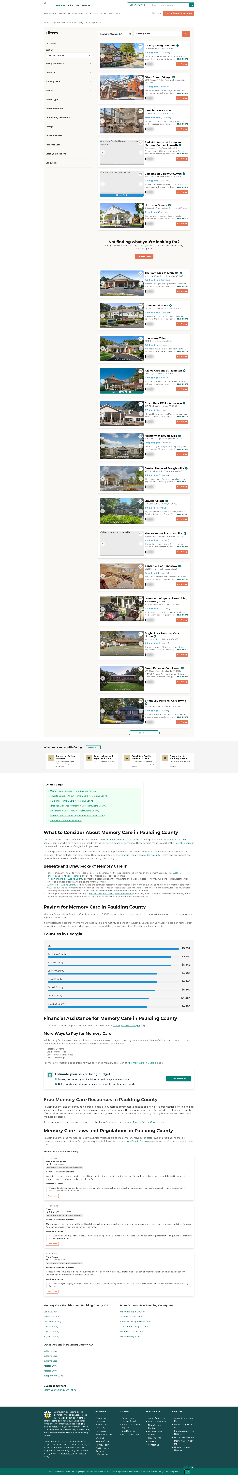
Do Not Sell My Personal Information (103, 1451)
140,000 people (183, 843)
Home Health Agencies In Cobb (135, 1322)
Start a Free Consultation (178, 13)
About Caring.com (157, 1418)
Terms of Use (67, 1453)
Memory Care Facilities (66, 22)
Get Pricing (182, 64)
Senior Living (49, 22)
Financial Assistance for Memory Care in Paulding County (78, 806)
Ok (187, 1472)
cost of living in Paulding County (67, 879)
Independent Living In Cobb (134, 1326)
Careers (152, 1441)
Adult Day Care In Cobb (131, 1331)
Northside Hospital (70, 876)
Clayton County (51, 1331)
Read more (52, 1196)
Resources (101, 1431)
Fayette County (51, 1336)
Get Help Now (144, 256)
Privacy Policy (102, 1445)
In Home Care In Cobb (131, 1317)
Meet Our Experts (157, 1421)
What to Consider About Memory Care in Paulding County (79, 796)
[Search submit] (186, 34)
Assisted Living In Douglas (132, 1312)
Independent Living (53, 1376)
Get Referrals (128, 1431)
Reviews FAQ (154, 1438)
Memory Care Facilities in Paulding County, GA (73, 791)
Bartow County (51, 1317)
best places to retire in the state (121, 839)
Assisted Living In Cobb (131, 1336)
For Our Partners (130, 1434)
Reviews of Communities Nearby (66, 821)
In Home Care (50, 1351)
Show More (144, 733)
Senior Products (104, 1434)
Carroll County (51, 1326)
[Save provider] (140, 46)
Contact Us (153, 1445)
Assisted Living (51, 1366)
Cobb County (50, 1312)
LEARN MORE (182, 59)
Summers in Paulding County (61, 885)
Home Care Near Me (184, 1437)
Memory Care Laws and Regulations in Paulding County (77, 816)
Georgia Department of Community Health (144, 855)
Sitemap (100, 1438)
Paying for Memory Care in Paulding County (72, 801)
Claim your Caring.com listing (60, 1390)
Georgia (81, 22)
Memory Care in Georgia (126, 1025)
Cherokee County (52, 1322)
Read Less (92, 747)
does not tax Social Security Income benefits (111, 894)
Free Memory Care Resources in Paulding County (74, 811)
